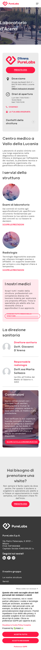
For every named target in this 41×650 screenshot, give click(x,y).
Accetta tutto (20, 634)
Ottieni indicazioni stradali (23, 89)
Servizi (6, 581)
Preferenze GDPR (20, 646)
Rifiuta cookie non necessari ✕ (27, 589)
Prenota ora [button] (20, 70)
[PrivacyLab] (18, 628)
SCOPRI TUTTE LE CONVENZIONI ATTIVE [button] (22, 442)
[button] (37, 4)
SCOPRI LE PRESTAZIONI (13, 224)
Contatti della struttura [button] (14, 122)
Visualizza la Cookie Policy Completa (16, 625)
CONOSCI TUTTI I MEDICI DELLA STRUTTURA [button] (19, 315)
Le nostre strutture (12, 577)
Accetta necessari (20, 641)
